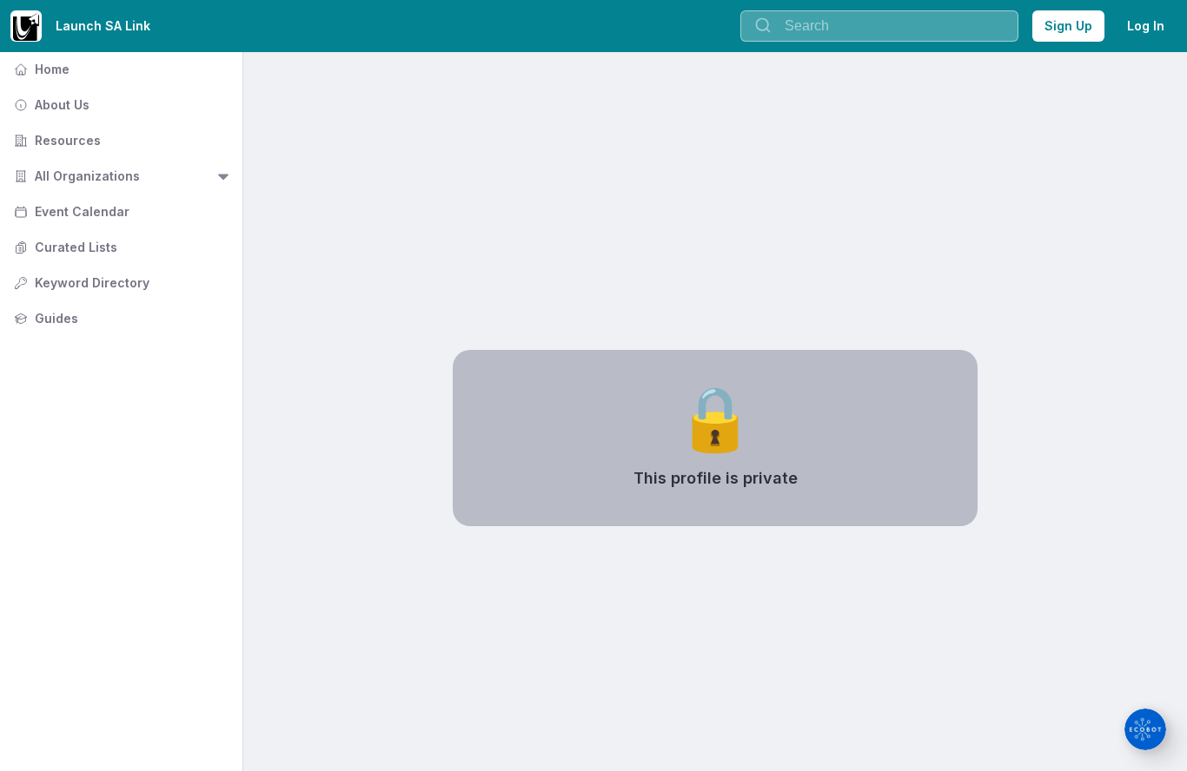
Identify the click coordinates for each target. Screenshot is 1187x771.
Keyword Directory (79, 282)
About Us (50, 104)
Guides (44, 318)
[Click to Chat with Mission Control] (1145, 729)
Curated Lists (63, 247)
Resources (55, 140)
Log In (1145, 25)
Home (40, 69)
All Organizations (75, 175)
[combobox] (879, 26)
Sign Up (1068, 25)
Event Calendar (69, 211)
